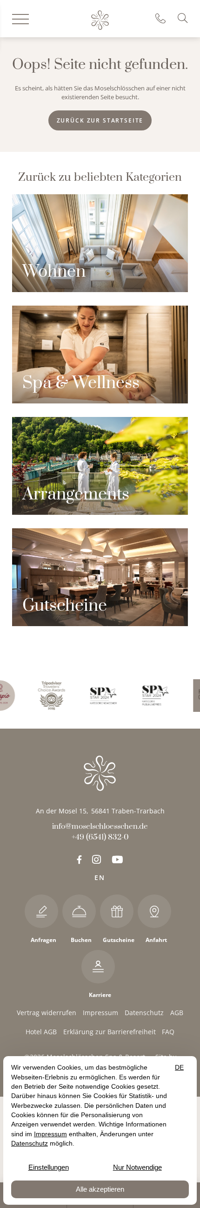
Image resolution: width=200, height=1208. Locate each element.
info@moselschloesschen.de (100, 827)
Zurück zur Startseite (100, 120)
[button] (184, 18)
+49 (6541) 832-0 (163, 18)
